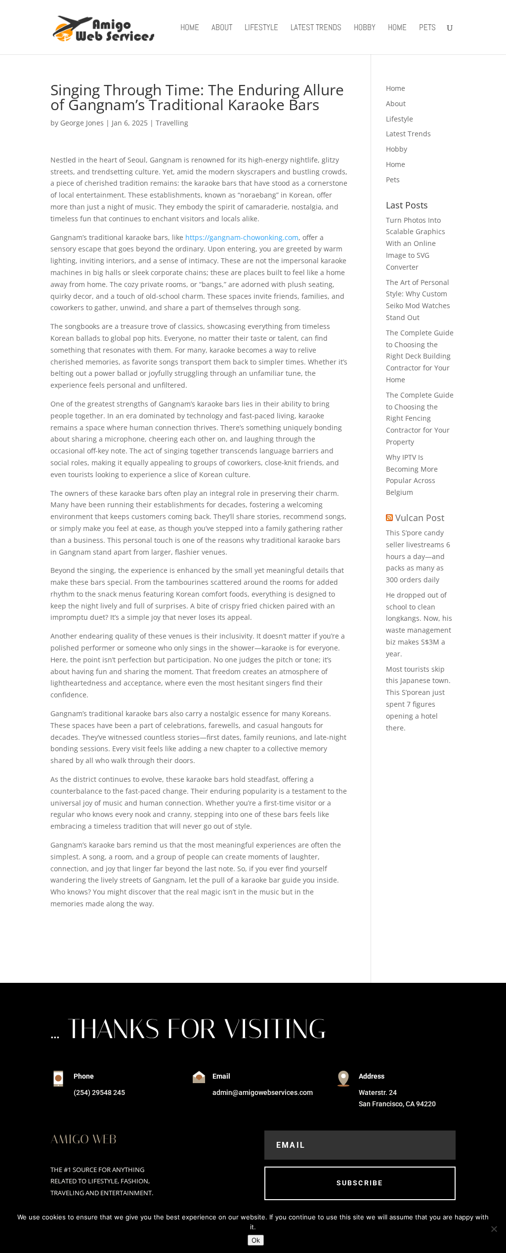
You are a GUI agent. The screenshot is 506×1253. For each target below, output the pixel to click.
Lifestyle (261, 28)
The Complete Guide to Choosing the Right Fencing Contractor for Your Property (420, 418)
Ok (256, 1240)
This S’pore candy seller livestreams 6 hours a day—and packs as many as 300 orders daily (418, 556)
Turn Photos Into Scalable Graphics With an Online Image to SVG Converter (415, 243)
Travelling (172, 122)
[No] (494, 1229)
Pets (427, 28)
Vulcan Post (419, 518)
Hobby (365, 28)
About (221, 28)
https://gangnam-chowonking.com (241, 237)
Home (189, 28)
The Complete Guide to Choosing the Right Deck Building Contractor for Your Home (420, 356)
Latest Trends (316, 28)
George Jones (82, 122)
